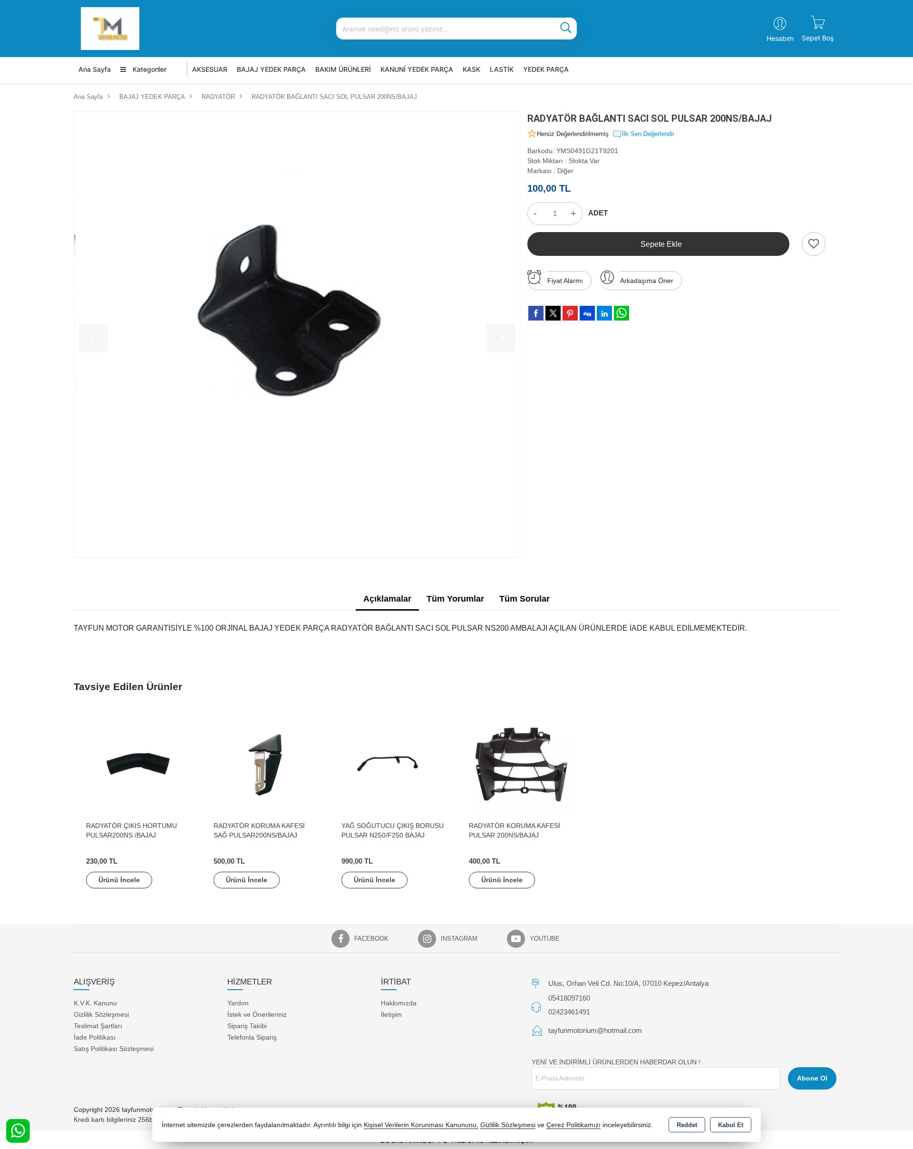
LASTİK (502, 69)
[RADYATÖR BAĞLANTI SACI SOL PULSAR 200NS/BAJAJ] (297, 334)
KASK (471, 69)
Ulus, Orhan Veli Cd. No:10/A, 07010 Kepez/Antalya (628, 983)
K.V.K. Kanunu (95, 1003)
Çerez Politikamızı (573, 1125)
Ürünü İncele (119, 880)
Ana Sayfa (94, 69)
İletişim (391, 1014)
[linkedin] (604, 313)
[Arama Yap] (565, 28)
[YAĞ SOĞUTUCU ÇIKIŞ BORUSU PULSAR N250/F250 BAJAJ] (392, 764)
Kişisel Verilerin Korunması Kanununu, (421, 1125)
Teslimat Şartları (98, 1026)
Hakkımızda (399, 1003)
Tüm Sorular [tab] (524, 599)
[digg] (587, 313)
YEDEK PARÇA (546, 69)
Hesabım (780, 38)
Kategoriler (148, 69)
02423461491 (569, 1012)
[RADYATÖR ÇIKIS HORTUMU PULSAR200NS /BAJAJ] (137, 764)
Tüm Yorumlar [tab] (455, 599)
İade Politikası (95, 1037)
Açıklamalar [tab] (387, 599)
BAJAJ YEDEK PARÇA (271, 69)
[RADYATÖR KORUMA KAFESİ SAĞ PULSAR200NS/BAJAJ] (265, 764)
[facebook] (536, 313)
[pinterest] (570, 313)
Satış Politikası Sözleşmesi (114, 1048)
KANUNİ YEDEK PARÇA (416, 69)
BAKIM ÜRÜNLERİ (343, 69)
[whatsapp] (621, 313)
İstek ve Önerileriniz (257, 1014)
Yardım (238, 1003)
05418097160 (569, 998)
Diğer (565, 171)
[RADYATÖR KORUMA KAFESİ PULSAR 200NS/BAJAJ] (520, 764)
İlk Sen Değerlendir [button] (648, 133)
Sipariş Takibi (247, 1026)
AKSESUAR (209, 69)
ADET (598, 213)
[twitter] (553, 313)
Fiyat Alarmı (565, 280)
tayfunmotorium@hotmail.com (595, 1030)
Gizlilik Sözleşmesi (101, 1014)
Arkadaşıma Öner (646, 280)
